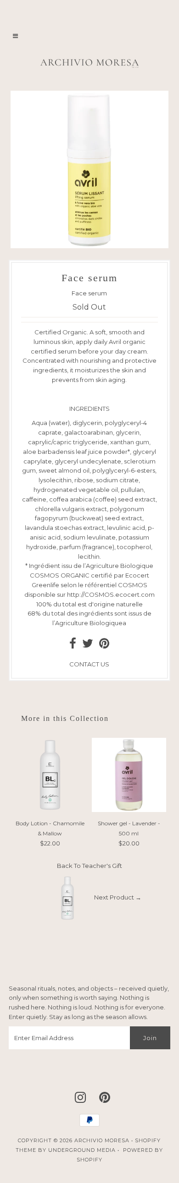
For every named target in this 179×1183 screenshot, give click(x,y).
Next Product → (117, 897)
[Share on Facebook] (72, 645)
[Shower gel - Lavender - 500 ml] (129, 809)
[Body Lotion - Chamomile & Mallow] (50, 809)
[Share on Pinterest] (104, 645)
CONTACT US (89, 664)
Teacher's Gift (102, 865)
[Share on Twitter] (87, 645)
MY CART (110, 34)
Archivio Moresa (101, 1140)
